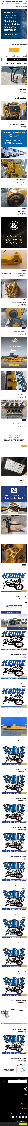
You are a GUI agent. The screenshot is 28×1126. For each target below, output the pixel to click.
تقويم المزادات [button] (19, 63)
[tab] (25, 63)
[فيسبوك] (19, 1117)
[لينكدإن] (25, 1117)
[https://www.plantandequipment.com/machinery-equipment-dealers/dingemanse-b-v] (14, 616)
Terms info (2, 1124)
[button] (14, 1094)
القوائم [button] (7, 63)
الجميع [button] (25, 63)
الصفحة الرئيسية (24, 3)
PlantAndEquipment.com (21, 1121)
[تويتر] (22, 1117)
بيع (2, 3)
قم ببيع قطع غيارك (14, 50)
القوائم (11, 3)
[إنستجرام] (15, 1117)
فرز (4, 59)
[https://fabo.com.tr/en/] (20, 1070)
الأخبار (7, 3)
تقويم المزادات (17, 3)
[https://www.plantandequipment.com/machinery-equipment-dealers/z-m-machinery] (14, 500)
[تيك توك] (12, 1117)
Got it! (23, 1123)
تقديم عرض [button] (12, 63)
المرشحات (16, 59)
